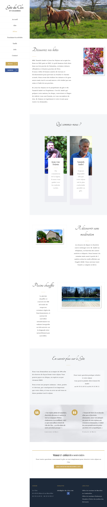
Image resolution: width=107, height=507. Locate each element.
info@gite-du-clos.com (65, 490)
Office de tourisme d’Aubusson (92, 496)
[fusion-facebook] (68, 493)
